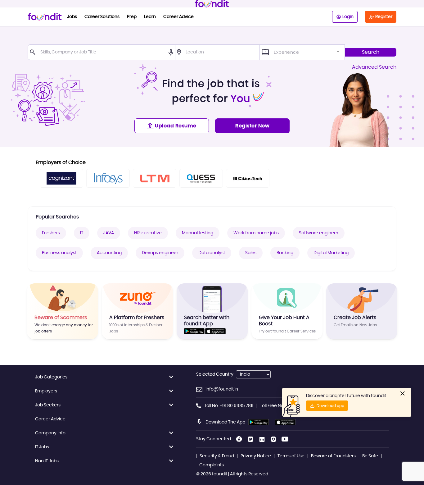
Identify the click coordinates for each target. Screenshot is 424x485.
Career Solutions (102, 17)
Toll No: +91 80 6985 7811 (228, 406)
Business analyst (59, 253)
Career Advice (178, 17)
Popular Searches (57, 216)
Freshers (51, 233)
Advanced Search (374, 67)
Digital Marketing (331, 253)
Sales (250, 253)
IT (81, 233)
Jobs (72, 17)
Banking (285, 253)
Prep (132, 17)
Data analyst (211, 253)
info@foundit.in (221, 389)
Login (348, 17)
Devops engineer (160, 253)
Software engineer (318, 233)
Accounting (109, 253)
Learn (150, 17)
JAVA (108, 233)
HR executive (148, 233)
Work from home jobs (256, 233)
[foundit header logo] (212, 3)
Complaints (211, 465)
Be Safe (370, 456)
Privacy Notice (256, 456)
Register (383, 17)
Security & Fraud (217, 456)
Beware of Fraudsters (333, 456)
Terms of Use (290, 456)
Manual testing (197, 233)
